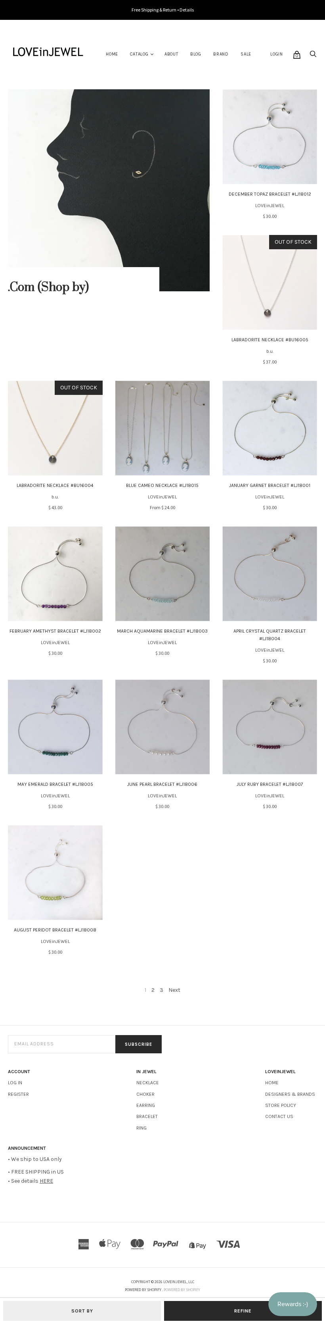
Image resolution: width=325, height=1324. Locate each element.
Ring (141, 1128)
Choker (145, 1094)
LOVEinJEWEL (269, 205)
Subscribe (138, 1044)
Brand (221, 54)
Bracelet (147, 1116)
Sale (246, 54)
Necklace (147, 1082)
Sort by (82, 1311)
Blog (195, 54)
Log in (15, 1082)
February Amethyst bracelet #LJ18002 (55, 631)
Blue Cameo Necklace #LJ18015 (162, 485)
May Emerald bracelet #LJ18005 (55, 784)
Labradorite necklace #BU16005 (269, 340)
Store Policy (280, 1105)
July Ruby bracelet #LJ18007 (270, 784)
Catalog (139, 54)
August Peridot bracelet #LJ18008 (55, 930)
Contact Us (279, 1116)
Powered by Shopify (182, 1289)
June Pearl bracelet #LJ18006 (162, 784)
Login (276, 54)
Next (174, 990)
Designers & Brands (290, 1094)
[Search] (313, 56)
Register (18, 1094)
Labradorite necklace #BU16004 (55, 485)
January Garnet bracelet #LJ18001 (269, 485)
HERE (46, 1181)
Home (112, 54)
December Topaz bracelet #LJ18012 (270, 194)
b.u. (269, 351)
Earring (145, 1105)
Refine (243, 1311)
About (171, 54)
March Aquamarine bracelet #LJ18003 (162, 631)
